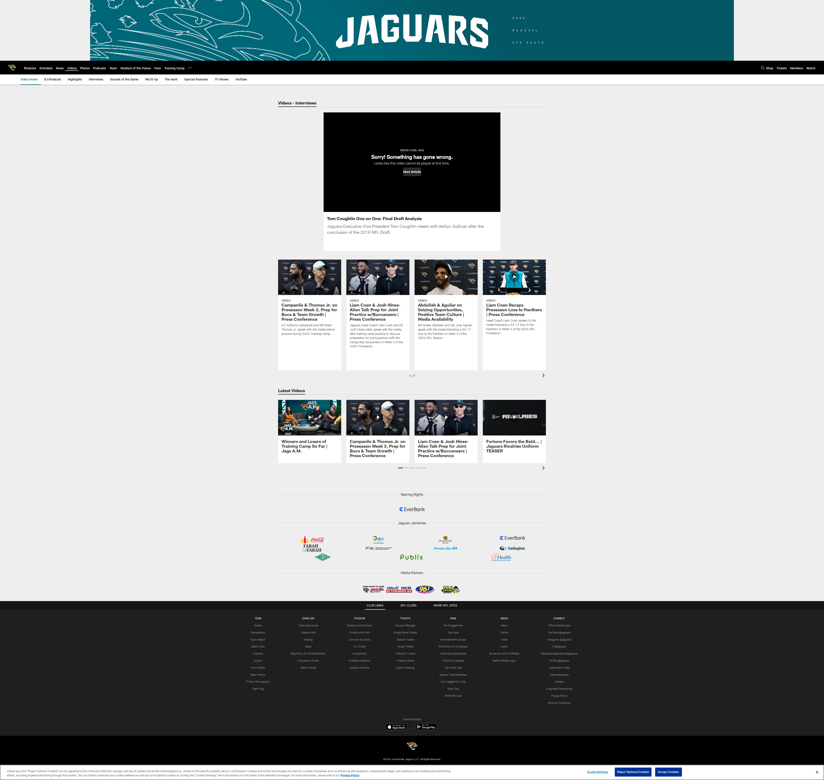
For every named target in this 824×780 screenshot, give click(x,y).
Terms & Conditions (559, 702)
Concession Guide (308, 660)
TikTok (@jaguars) (559, 660)
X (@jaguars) (559, 646)
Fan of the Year (453, 667)
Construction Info (359, 632)
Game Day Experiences (453, 653)
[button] (412, 172)
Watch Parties (308, 667)
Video (504, 639)
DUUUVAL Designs (453, 660)
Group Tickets (405, 646)
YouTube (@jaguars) (559, 632)
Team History (257, 674)
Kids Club (453, 688)
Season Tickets (405, 639)
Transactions (258, 632)
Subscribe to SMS (559, 667)
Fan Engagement (453, 625)
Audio (504, 646)
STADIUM (359, 618)
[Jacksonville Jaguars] (412, 746)
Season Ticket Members (453, 674)
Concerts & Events (359, 639)
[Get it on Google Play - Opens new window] (426, 729)
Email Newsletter (559, 674)
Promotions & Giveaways (453, 646)
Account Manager (405, 625)
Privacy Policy (559, 695)
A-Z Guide (359, 646)
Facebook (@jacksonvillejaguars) (559, 653)
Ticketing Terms (405, 660)
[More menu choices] (189, 68)
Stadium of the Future (359, 625)
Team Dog (258, 688)
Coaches (258, 653)
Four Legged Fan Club (453, 681)
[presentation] (544, 376)
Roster (258, 625)
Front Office (258, 667)
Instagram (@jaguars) (559, 639)
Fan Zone (453, 632)
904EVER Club (453, 695)
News (504, 625)
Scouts (258, 660)
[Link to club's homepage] (12, 67)
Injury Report (258, 639)
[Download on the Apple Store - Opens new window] (396, 727)
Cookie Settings (597, 772)
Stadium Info (308, 632)
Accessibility (359, 653)
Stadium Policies (359, 667)
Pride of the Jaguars (258, 681)
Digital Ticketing (405, 667)
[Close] (817, 772)
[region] (412, 772)
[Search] (762, 68)
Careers (559, 681)
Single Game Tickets (405, 632)
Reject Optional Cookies (633, 772)
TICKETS (405, 618)
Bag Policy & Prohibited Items (308, 653)
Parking (308, 639)
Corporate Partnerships (559, 688)
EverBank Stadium (359, 660)
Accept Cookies (668, 772)
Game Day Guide (308, 625)
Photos (504, 632)
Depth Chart (258, 646)
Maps (308, 646)
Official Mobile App (559, 625)
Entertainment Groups (453, 639)
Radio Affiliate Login (504, 660)
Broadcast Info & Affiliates (504, 653)
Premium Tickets (405, 653)
